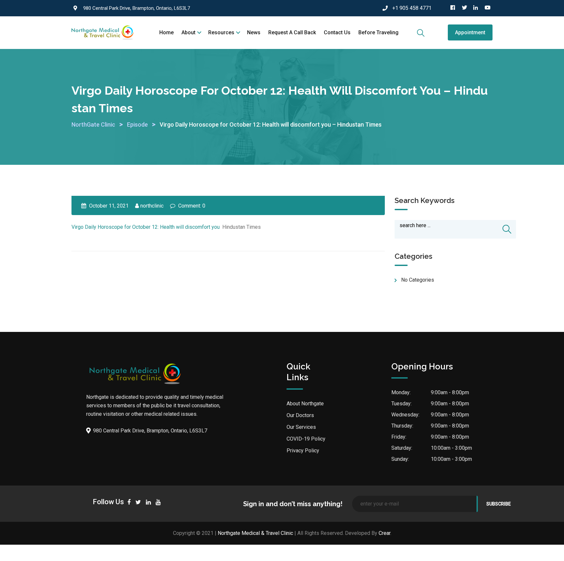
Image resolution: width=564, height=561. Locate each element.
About (188, 32)
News (253, 32)
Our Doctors (300, 415)
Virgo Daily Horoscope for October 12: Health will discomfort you (145, 227)
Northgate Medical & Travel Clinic (255, 533)
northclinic (152, 206)
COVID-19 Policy (306, 439)
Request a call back (292, 32)
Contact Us (337, 32)
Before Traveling (378, 32)
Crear (384, 533)
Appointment (470, 32)
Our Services (301, 427)
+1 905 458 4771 (411, 8)
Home (166, 32)
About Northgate (305, 403)
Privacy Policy (303, 450)
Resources (221, 32)
